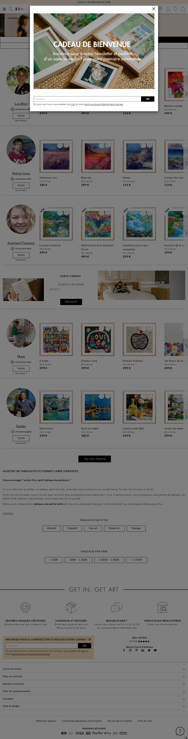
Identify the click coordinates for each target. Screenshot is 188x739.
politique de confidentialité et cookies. (104, 104)
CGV (73, 104)
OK (148, 98)
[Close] (153, 8)
